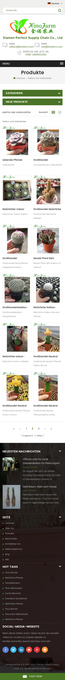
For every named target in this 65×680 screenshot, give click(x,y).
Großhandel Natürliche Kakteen (47, 209)
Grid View (53, 112)
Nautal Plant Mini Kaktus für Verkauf (45, 258)
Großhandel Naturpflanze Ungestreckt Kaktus (14, 258)
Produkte (9, 533)
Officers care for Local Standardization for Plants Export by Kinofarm (41, 461)
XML (7, 559)
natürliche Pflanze (14, 577)
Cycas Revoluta (13, 593)
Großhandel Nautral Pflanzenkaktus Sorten (47, 406)
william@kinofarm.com (21, 47)
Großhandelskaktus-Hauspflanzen (15, 307)
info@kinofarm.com (51, 47)
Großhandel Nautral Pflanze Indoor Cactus (15, 406)
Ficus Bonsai (11, 572)
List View (59, 112)
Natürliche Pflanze (14, 603)
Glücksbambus (12, 583)
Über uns (9, 528)
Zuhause (20, 78)
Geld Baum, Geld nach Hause (40, 487)
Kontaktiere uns (12, 544)
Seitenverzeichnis (13, 549)
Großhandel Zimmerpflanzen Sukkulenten (44, 160)
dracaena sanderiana (16, 598)
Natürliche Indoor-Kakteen (13, 357)
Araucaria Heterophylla (16, 614)
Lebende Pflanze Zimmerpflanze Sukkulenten (12, 160)
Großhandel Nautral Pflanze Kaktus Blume (47, 357)
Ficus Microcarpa (13, 588)
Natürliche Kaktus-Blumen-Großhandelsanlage (46, 307)
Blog (7, 554)
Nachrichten (11, 538)
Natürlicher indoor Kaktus (13, 209)
